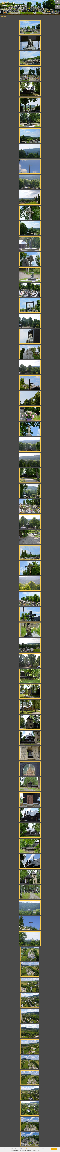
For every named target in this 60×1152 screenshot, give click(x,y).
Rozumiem (54, 1149)
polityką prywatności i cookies (30, 1148)
